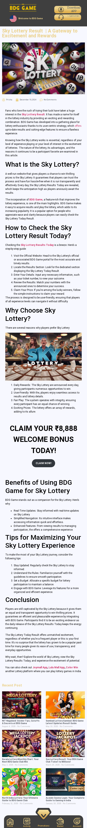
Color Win (72, 667)
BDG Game (35, 199)
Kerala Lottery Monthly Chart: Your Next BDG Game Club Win (20, 760)
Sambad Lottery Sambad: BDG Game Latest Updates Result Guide (65, 722)
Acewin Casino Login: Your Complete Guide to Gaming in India (65, 799)
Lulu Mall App (57, 667)
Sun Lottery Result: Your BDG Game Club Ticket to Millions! (64, 760)
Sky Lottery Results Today (37, 245)
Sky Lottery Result (33, 114)
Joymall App (40, 667)
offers (78, 125)
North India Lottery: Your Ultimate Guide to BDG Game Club (20, 799)
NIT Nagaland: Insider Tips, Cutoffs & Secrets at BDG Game (20, 722)
